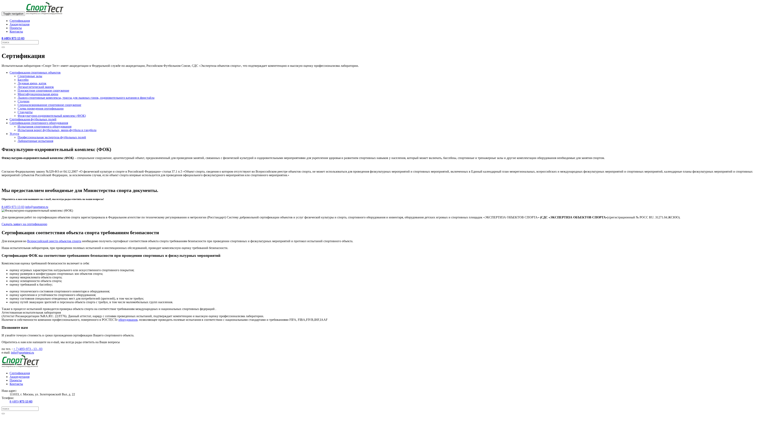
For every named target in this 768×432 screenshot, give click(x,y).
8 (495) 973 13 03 (13, 207)
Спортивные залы (30, 76)
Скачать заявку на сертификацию (24, 224)
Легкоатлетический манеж (36, 87)
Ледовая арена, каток (32, 83)
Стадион (23, 101)
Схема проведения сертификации (41, 108)
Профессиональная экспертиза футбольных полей (52, 137)
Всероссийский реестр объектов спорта (54, 241)
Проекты (16, 28)
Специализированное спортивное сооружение (49, 105)
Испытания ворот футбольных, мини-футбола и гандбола (57, 130)
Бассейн (23, 79)
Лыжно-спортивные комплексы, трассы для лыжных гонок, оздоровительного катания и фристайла (86, 97)
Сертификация (20, 20)
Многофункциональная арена (38, 94)
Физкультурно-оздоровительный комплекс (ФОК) (52, 115)
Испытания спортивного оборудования (44, 126)
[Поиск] (3, 47)
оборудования (127, 319)
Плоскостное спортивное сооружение (43, 90)
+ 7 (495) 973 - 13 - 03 (27, 349)
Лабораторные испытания (35, 141)
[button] (35, 72)
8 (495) (21, 401)
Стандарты (25, 112)
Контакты (16, 31)
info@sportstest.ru (36, 207)
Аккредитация (19, 24)
